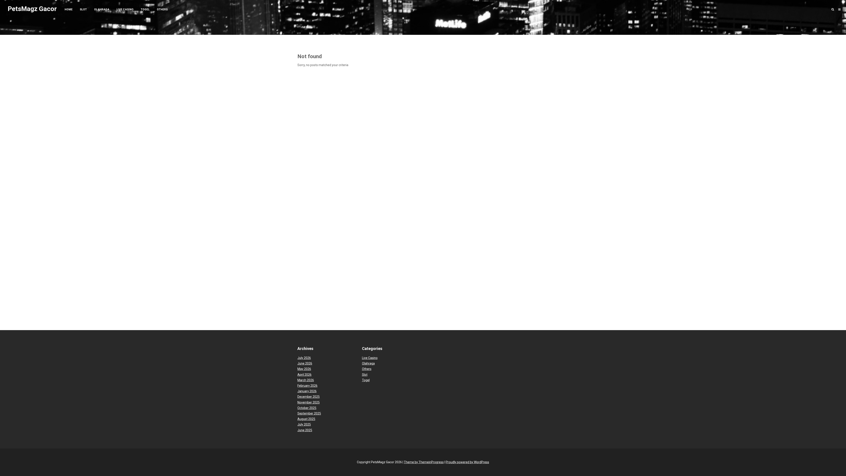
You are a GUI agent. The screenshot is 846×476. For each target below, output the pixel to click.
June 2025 (304, 430)
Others (162, 9)
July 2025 (304, 424)
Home (68, 9)
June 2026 (304, 363)
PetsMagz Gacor (32, 9)
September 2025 (309, 413)
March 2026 (305, 380)
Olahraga (101, 9)
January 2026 (307, 391)
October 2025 (306, 408)
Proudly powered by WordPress (467, 462)
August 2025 (306, 419)
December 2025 (308, 396)
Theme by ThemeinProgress (424, 462)
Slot (83, 9)
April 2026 (304, 374)
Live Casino (125, 9)
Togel (145, 9)
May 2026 (304, 369)
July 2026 (304, 358)
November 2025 (308, 402)
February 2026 (307, 385)
